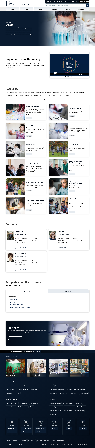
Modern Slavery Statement (58, 440)
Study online (33, 389)
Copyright (23, 440)
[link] (26, 112)
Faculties (20, 407)
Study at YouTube (40, 428)
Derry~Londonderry (67, 385)
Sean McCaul (19, 231)
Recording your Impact (33, 125)
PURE (18, 393)
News (26, 406)
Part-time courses (10, 389)
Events (31, 406)
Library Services (73, 393)
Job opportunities (34, 403)
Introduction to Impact (33, 106)
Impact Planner (13, 299)
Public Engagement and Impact (35, 182)
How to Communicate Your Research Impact (75, 162)
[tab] (26, 291)
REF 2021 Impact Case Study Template (19, 307)
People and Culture (67, 410)
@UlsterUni (11, 431)
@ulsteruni (82, 428)
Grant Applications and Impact (35, 200)
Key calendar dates (11, 407)
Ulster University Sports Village (57, 389)
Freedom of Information (43, 440)
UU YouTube (40, 431)
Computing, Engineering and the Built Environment (34, 374)
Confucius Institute (67, 403)
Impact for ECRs (30, 144)
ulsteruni (68, 428)
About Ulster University (12, 403)
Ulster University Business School (79, 374)
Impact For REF (73, 126)
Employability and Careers (55, 406)
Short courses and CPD (23, 389)
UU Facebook (26, 431)
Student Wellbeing (79, 410)
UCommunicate (73, 199)
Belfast (51, 385)
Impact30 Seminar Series (33, 164)
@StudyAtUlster (12, 428)
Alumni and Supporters (55, 403)
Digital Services (78, 403)
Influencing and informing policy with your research (76, 182)
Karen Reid (61, 231)
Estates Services (83, 393)
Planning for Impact (75, 108)
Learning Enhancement (55, 410)
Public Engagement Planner (16, 304)
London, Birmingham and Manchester (76, 389)
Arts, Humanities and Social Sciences (11, 374)
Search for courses (11, 385)
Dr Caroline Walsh (20, 253)
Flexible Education (81, 406)
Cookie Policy (31, 440)
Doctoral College (10, 393)
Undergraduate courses (23, 385)
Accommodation (53, 393)
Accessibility (15, 440)
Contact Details (23, 403)
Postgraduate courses (36, 385)
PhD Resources (73, 144)
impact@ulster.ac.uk (57, 99)
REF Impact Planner (14, 302)
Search (87, 5)
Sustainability (52, 414)
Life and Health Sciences (55, 374)
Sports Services (63, 393)
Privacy (8, 440)
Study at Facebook (26, 428)
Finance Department (69, 406)
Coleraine (57, 385)
